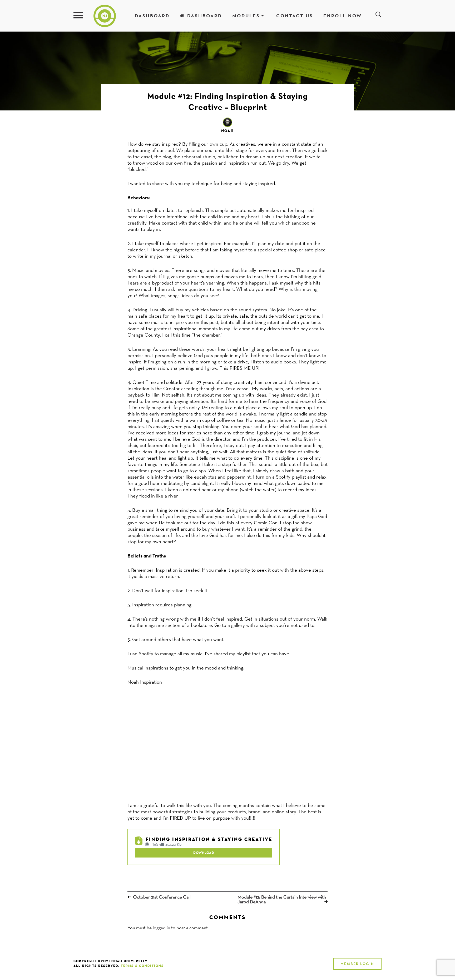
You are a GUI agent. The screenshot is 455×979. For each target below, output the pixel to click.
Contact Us (294, 16)
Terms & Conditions (142, 966)
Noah (227, 131)
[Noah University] (104, 15)
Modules (246, 16)
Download (203, 852)
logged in (161, 928)
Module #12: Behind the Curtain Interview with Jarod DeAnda (282, 899)
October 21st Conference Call (162, 897)
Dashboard (152, 16)
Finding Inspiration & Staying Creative (209, 839)
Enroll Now (342, 16)
